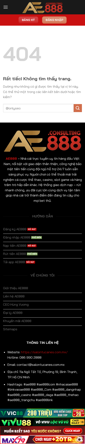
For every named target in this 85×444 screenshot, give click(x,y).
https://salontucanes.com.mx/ (44, 352)
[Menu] (5, 7)
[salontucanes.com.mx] (42, 7)
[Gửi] (78, 108)
